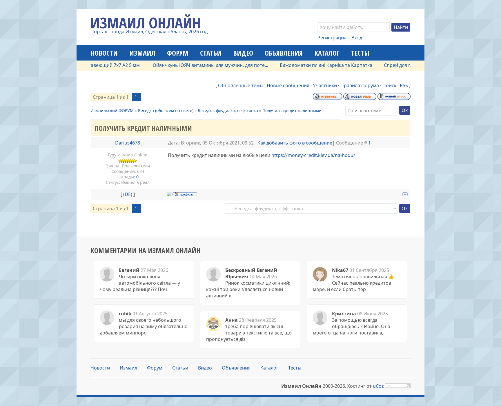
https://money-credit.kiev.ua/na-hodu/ (313, 155)
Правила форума (359, 85)
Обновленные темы (240, 85)
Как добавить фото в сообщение (294, 143)
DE (128, 194)
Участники (325, 85)
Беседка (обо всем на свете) (165, 110)
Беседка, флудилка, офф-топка (228, 110)
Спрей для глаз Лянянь (402, 65)
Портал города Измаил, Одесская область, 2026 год (149, 31)
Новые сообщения (288, 85)
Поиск (389, 85)
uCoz (378, 386)
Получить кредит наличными (292, 110)
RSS (404, 85)
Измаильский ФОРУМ (112, 110)
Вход (356, 37)
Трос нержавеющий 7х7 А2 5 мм (95, 65)
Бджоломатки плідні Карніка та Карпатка (318, 65)
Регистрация (331, 37)
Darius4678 (127, 143)
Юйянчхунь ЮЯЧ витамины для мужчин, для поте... (201, 65)
